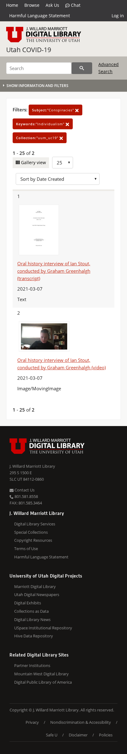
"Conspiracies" (53, 110)
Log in (118, 16)
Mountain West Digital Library (41, 674)
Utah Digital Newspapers (36, 594)
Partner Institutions (32, 665)
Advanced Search (108, 67)
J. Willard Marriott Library (32, 466)
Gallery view (33, 162)
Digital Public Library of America (43, 682)
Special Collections (31, 532)
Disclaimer (78, 735)
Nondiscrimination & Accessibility (80, 722)
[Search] (82, 68)
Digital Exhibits (27, 603)
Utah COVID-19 (28, 49)
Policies (106, 735)
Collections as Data (31, 611)
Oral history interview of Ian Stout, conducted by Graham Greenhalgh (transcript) (53, 270)
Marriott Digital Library (35, 586)
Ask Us (52, 5)
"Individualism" (41, 124)
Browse (31, 5)
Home (12, 5)
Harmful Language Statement (39, 16)
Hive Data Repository (33, 636)
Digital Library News (32, 619)
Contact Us (24, 490)
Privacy (32, 722)
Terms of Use (26, 548)
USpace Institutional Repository (43, 628)
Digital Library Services (34, 524)
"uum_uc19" (37, 137)
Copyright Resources (33, 540)
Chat (75, 5)
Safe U (51, 735)
